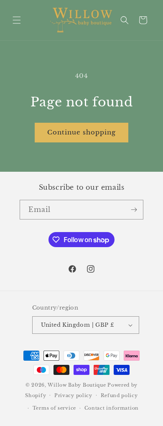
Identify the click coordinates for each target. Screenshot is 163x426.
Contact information (111, 408)
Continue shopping (81, 132)
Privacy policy (73, 395)
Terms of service (54, 408)
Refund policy (119, 395)
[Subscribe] (134, 209)
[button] (17, 20)
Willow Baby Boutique (77, 385)
